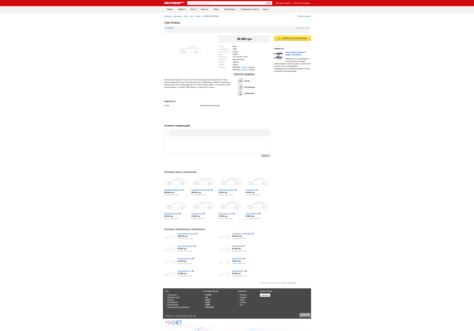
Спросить (265, 295)
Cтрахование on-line (249, 9)
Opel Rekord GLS (171, 214)
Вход (295, 3)
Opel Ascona (251, 190)
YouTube (243, 302)
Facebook (243, 295)
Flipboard (243, 297)
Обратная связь (172, 304)
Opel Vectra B (197, 214)
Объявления (229, 9)
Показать (244, 67)
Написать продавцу (244, 74)
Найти (269, 3)
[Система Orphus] (305, 316)
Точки (192, 9)
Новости (204, 9)
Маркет (181, 9)
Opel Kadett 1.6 (252, 214)
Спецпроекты (172, 295)
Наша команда (172, 302)
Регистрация (304, 3)
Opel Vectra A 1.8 (225, 214)
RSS (241, 304)
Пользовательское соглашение (178, 307)
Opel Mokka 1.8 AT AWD (200, 190)
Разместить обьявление (294, 38)
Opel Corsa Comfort (226, 190)
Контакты (170, 300)
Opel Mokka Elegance (172, 190)
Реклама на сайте (173, 297)
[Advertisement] (217, 114)
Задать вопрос (284, 3)
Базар (216, 9)
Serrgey (170, 28)
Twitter (242, 300)
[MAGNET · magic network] (174, 324)
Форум (170, 9)
